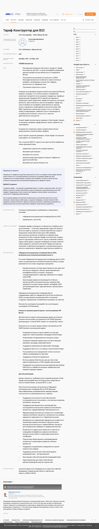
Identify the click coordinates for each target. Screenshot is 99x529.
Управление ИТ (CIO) (82, 190)
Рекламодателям (36, 522)
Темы (7, 20)
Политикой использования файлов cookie (55, 526)
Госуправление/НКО (82, 127)
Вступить (90, 14)
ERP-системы (80, 67)
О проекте (6, 520)
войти (16, 487)
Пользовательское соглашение (76, 520)
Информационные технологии (84, 132)
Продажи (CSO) (81, 200)
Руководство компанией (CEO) (85, 207)
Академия (45, 20)
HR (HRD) (79, 197)
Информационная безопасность (85, 105)
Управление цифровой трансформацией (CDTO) (83, 188)
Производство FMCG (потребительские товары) (84, 138)
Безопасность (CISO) (82, 193)
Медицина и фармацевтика (84, 156)
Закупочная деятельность (83, 209)
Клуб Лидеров (54, 20)
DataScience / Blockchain (82, 103)
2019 (78, 51)
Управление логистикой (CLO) (84, 211)
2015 (78, 60)
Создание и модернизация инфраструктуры (83, 86)
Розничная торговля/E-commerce (82, 151)
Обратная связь (69, 14)
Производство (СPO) (82, 204)
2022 (78, 44)
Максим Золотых (15, 492)
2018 (78, 53)
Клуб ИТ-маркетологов (22, 522)
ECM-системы (80, 74)
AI (77, 96)
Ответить (5, 513)
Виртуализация (80, 113)
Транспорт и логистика (83, 153)
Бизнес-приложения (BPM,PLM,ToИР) (81, 77)
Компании (29, 20)
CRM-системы (80, 72)
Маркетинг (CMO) (81, 202)
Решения (21, 20)
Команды (37, 20)
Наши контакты (8, 522)
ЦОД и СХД (79, 118)
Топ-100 (63, 20)
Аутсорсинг (79, 98)
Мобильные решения (82, 94)
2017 (78, 56)
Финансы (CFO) (81, 195)
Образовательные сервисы (83, 115)
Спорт (78, 165)
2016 (78, 58)
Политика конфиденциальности (32, 520)
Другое (79, 120)
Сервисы (79, 83)
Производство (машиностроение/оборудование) (84, 135)
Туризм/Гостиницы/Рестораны (84, 158)
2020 (78, 49)
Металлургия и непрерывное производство (83, 170)
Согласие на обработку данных (54, 520)
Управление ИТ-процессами (84, 185)
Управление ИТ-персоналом (84, 182)
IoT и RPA (79, 101)
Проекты (13, 20)
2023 (78, 42)
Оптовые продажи (81, 130)
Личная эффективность (82, 180)
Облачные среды (81, 89)
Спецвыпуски (16, 520)
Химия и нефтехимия (82, 144)
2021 (78, 46)
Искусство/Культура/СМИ (83, 163)
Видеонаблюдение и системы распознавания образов (83, 110)
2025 (78, 37)
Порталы (79, 107)
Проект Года (89, 20)
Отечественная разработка (84, 91)
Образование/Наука (82, 160)
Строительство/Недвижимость (85, 167)
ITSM (78, 70)
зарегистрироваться (28, 487)
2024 (78, 39)
